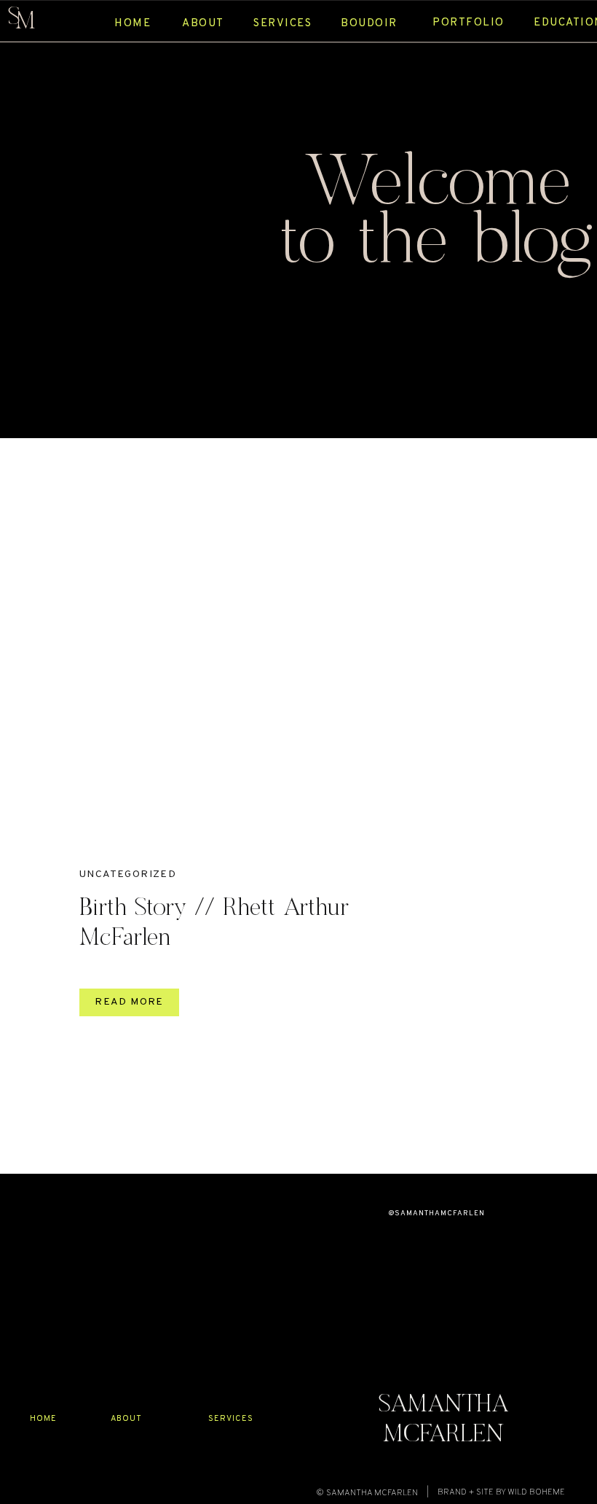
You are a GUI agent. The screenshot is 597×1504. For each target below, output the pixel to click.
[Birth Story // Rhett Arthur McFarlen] (235, 667)
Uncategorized (127, 874)
